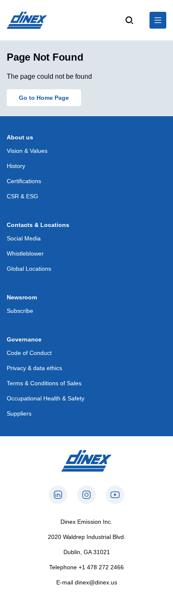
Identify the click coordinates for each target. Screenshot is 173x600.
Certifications (24, 181)
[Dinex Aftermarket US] (27, 20)
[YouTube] (115, 494)
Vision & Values (27, 150)
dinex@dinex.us (96, 582)
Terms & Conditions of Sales (44, 383)
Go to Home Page (44, 97)
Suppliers (19, 413)
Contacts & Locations (38, 224)
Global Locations (29, 268)
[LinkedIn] (58, 494)
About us (20, 137)
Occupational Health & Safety (45, 398)
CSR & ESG (22, 196)
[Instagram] (86, 494)
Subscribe (20, 310)
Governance (24, 339)
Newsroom (22, 297)
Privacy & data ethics (34, 368)
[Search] (129, 20)
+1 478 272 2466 (101, 567)
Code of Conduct (29, 352)
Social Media (24, 238)
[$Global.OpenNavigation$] (157, 20)
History (16, 166)
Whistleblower (25, 253)
